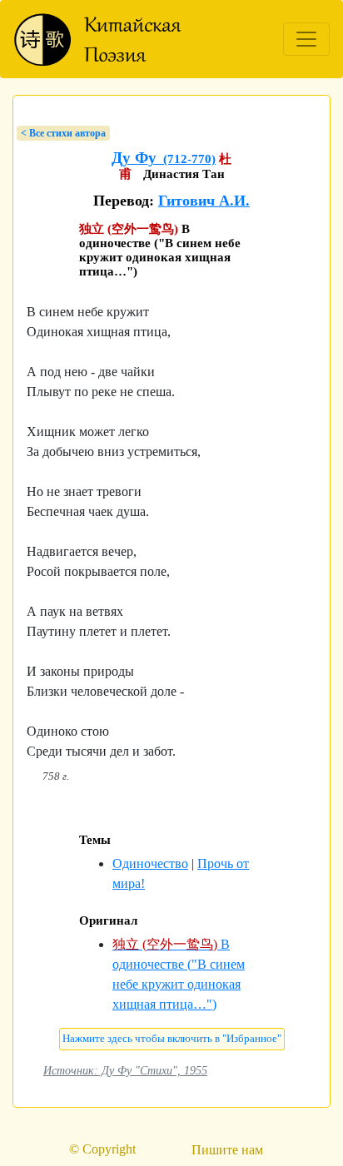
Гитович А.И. (204, 200)
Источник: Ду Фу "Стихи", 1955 (125, 1070)
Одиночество (150, 863)
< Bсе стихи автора (63, 133)
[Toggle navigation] (306, 39)
